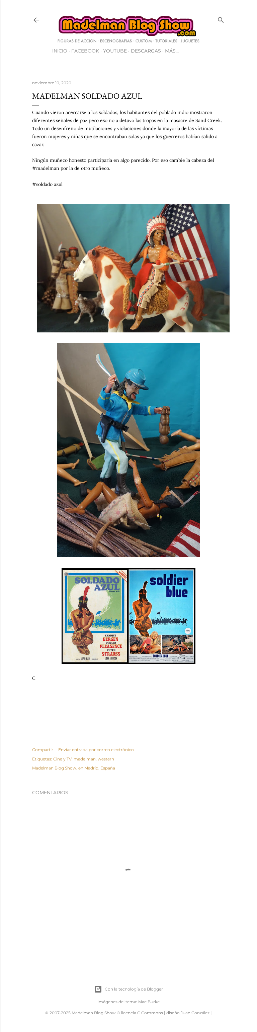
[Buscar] (221, 18)
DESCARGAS (146, 51)
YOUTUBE (115, 51)
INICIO (59, 51)
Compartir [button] (42, 749)
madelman (85, 758)
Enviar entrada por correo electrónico (96, 749)
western (106, 758)
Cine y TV (62, 758)
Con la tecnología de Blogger (134, 989)
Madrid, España (99, 767)
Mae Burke (149, 1001)
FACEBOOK (85, 51)
